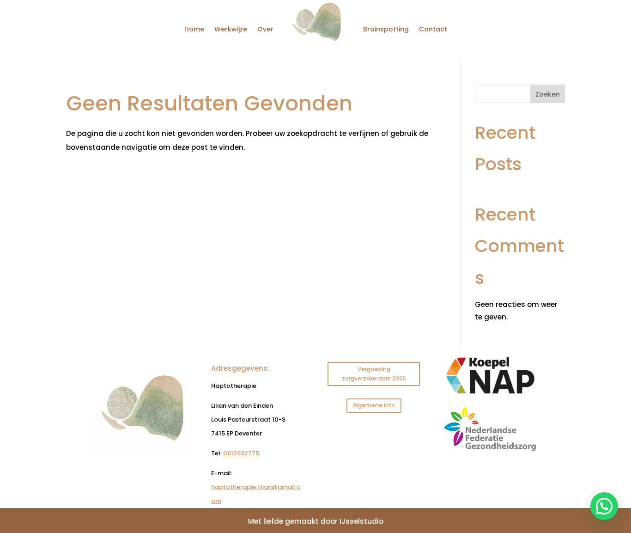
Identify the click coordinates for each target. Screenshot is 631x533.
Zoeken (547, 94)
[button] (604, 506)
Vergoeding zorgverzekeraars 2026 (374, 373)
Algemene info (374, 405)
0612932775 (241, 453)
